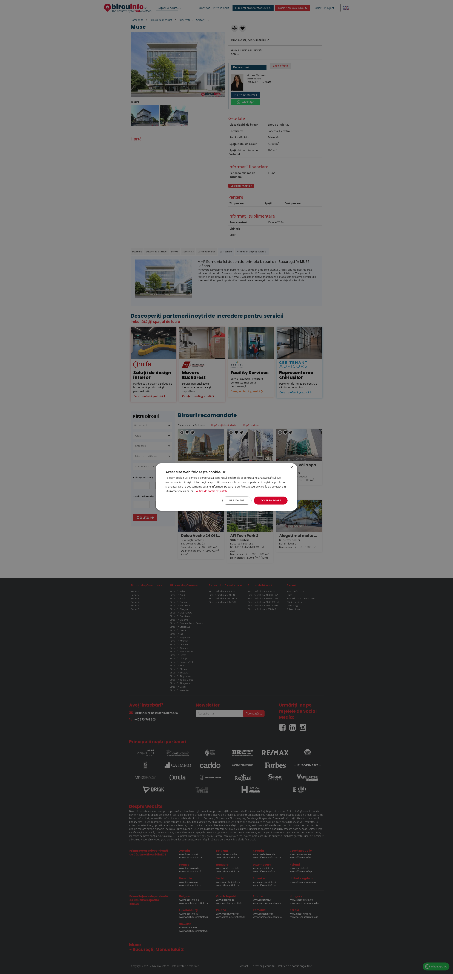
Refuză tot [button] (237, 500)
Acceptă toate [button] (271, 500)
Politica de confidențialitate (211, 491)
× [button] (291, 467)
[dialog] (226, 487)
